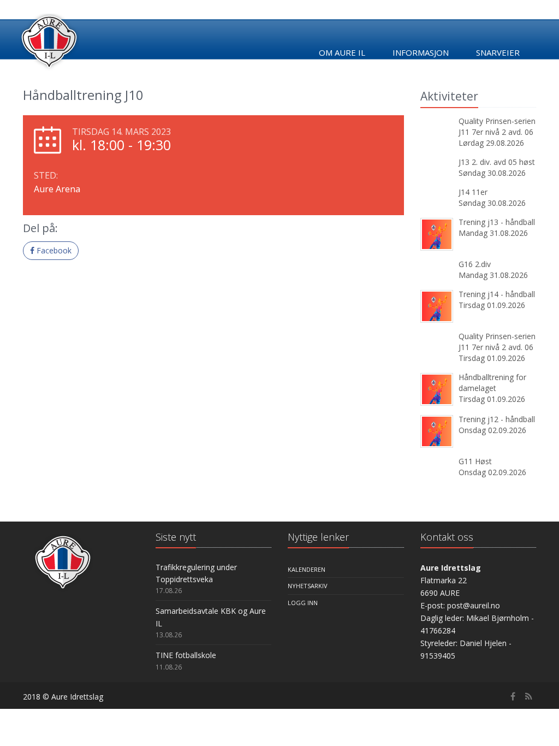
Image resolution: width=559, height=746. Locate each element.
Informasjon (421, 52)
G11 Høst (475, 461)
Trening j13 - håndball (497, 222)
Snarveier (498, 52)
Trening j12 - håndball (497, 419)
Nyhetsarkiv (308, 586)
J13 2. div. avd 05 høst (497, 162)
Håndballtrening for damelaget (492, 382)
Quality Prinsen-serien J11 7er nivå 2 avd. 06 (497, 126)
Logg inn (303, 603)
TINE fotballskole (186, 655)
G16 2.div (475, 264)
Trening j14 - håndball (497, 294)
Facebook (53, 250)
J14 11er (473, 192)
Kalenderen (306, 569)
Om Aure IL (342, 52)
